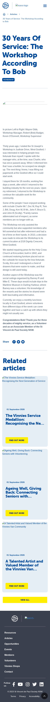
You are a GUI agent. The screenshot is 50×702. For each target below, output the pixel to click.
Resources (10, 633)
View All (25, 600)
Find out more (16, 440)
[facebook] (14, 341)
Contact (8, 672)
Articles (13, 14)
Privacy (22, 696)
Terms (13, 696)
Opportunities (11, 644)
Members (9, 655)
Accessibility (34, 696)
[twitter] (18, 341)
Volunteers (10, 660)
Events (8, 649)
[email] (23, 341)
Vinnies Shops (12, 666)
